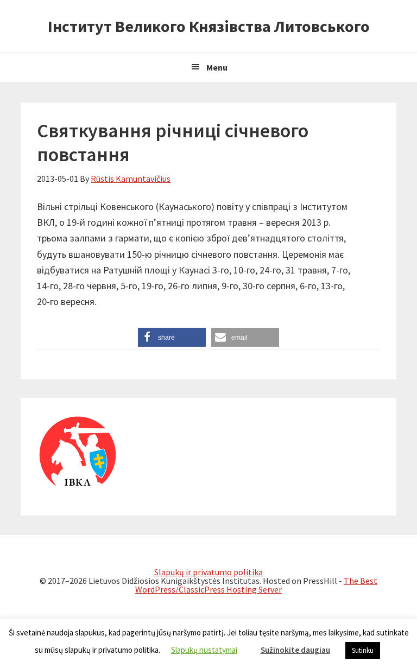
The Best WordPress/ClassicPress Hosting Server (256, 585)
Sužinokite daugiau (295, 650)
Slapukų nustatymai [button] (204, 650)
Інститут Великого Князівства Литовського (209, 26)
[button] (172, 337)
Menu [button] (217, 67)
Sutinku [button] (363, 650)
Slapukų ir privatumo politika (208, 572)
